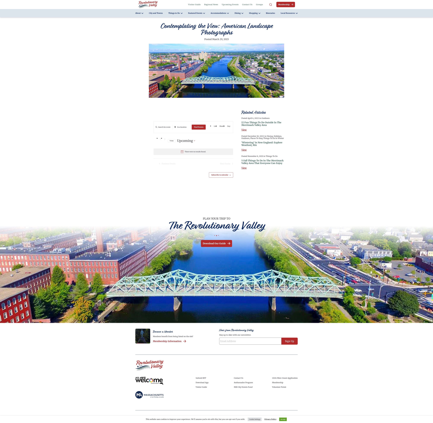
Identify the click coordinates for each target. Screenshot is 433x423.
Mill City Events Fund (243, 387)
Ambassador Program (243, 382)
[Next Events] (164, 139)
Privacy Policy (270, 419)
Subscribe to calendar (219, 175)
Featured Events (195, 13)
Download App (202, 382)
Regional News (211, 4)
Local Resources (288, 13)
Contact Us (247, 4)
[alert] (193, 152)
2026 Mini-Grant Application (285, 378)
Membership (284, 4)
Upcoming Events (230, 4)
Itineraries (270, 13)
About (138, 13)
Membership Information (167, 341)
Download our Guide (214, 243)
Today (172, 141)
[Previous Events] (160, 139)
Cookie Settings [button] (254, 419)
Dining (238, 13)
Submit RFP (201, 378)
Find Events (198, 127)
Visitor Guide (194, 4)
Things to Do (174, 13)
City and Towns (156, 13)
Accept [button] (283, 419)
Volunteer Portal (279, 387)
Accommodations (218, 13)
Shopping (253, 13)
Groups (259, 4)
